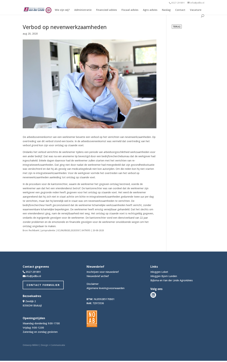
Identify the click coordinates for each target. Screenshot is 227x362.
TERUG (176, 26)
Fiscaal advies (129, 10)
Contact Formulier (43, 285)
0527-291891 (178, 2)
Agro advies (150, 10)
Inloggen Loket (159, 271)
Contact (180, 10)
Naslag (166, 10)
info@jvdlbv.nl (33, 276)
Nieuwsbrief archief (98, 276)
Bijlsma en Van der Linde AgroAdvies (171, 280)
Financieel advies (106, 10)
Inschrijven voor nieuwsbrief (103, 271)
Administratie (83, 10)
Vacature (195, 10)
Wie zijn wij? (62, 10)
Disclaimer (93, 284)
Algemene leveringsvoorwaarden (105, 288)
